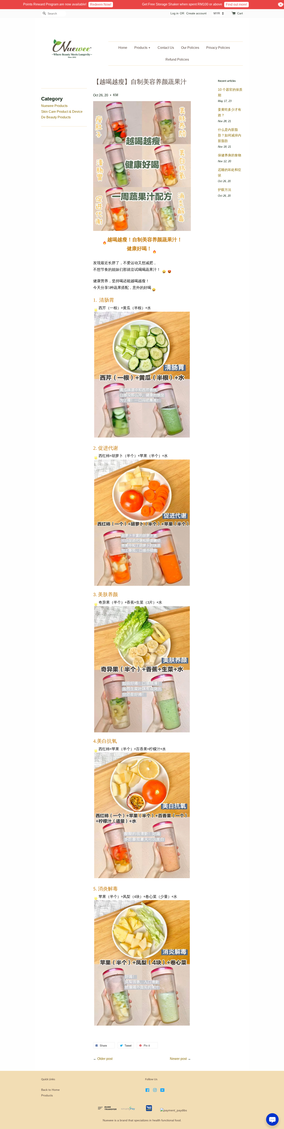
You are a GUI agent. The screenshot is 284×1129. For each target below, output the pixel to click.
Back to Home (50, 1089)
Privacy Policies (218, 47)
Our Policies (190, 47)
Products (141, 47)
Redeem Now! (82, 4)
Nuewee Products (54, 106)
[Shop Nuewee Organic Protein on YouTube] (162, 1090)
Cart (240, 13)
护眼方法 (224, 189)
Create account (196, 13)
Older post (104, 1058)
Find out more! (218, 4)
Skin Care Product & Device (62, 111)
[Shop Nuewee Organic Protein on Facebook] (147, 1090)
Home (122, 47)
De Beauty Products (56, 117)
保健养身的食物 (229, 155)
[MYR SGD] (218, 13)
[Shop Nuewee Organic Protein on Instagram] (155, 1090)
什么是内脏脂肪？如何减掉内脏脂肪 (229, 135)
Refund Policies (177, 59)
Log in (174, 13)
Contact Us (166, 47)
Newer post (178, 1058)
